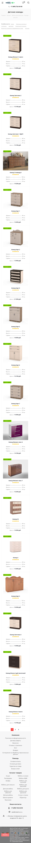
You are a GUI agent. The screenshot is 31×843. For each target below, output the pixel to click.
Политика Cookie (17, 841)
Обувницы (23, 797)
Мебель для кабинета (8, 791)
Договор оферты (15, 740)
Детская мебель (8, 789)
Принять (5, 835)
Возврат (15, 750)
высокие (11, 26)
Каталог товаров (15, 773)
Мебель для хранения (23, 791)
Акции (8, 776)
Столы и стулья (23, 795)
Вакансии (15, 743)
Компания (15, 735)
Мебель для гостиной (23, 781)
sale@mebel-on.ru (17, 812)
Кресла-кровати (8, 797)
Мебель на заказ (23, 776)
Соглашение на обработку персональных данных (15, 753)
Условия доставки (15, 764)
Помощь (15, 758)
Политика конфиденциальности (15, 738)
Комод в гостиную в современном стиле (12, 28)
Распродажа (8, 778)
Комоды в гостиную (21, 26)
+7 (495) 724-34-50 (16, 6)
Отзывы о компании (15, 745)
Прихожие (8, 800)
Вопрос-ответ (15, 769)
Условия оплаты (15, 761)
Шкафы (8, 781)
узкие (12, 24)
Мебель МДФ (23, 778)
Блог (15, 748)
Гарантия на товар (15, 766)
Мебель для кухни (23, 789)
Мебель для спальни (8, 785)
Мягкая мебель (8, 795)
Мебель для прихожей (23, 785)
